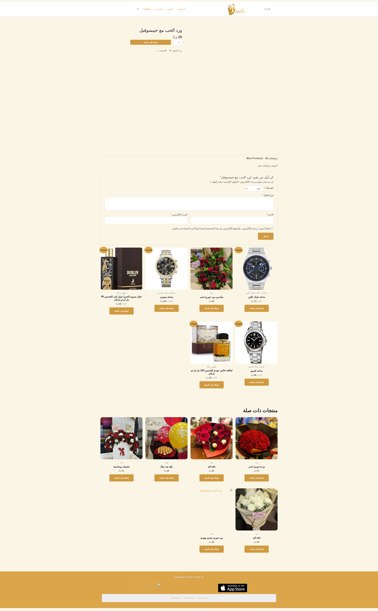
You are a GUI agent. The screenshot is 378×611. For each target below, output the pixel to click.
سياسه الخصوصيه (202, 598)
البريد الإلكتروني (178, 214)
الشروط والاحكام (176, 598)
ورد (157, 50)
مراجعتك (267, 195)
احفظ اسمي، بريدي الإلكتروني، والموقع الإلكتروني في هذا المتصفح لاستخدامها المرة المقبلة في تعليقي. (221, 228)
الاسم (270, 214)
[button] (138, 9)
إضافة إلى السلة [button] (257, 308)
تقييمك (268, 187)
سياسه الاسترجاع (189, 598)
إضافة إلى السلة (151, 42)
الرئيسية (181, 9)
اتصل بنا (158, 9)
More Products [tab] (254, 158)
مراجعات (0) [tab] (271, 158)
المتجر (170, 9)
